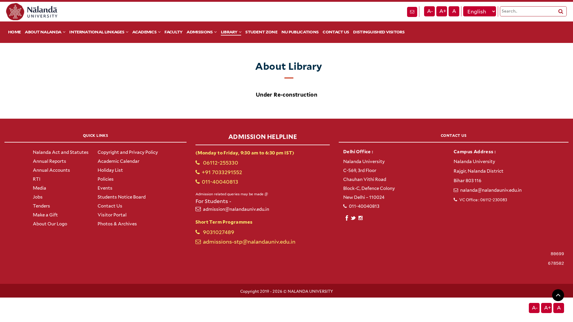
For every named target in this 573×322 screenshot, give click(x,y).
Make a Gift (45, 215)
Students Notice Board (122, 197)
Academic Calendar (118, 161)
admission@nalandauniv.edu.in (236, 209)
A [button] (454, 11)
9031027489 (218, 232)
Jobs (38, 197)
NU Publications (300, 32)
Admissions (199, 32)
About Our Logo (50, 224)
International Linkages (96, 32)
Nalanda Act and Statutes (61, 152)
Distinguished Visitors (378, 32)
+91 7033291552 (222, 172)
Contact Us (336, 32)
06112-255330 (220, 163)
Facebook (346, 217)
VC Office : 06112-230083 (483, 200)
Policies (106, 179)
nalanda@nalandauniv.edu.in (491, 190)
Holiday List (110, 170)
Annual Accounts (51, 170)
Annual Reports (49, 161)
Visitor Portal (112, 215)
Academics (144, 32)
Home (14, 32)
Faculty (173, 32)
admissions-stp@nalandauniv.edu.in (249, 242)
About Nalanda (43, 32)
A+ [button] (442, 11)
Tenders (41, 206)
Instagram (360, 218)
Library (229, 32)
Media (39, 188)
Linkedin (353, 217)
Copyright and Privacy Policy (128, 152)
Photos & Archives (117, 224)
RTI (37, 179)
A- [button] (430, 11)
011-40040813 (220, 182)
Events (105, 188)
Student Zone (261, 32)
